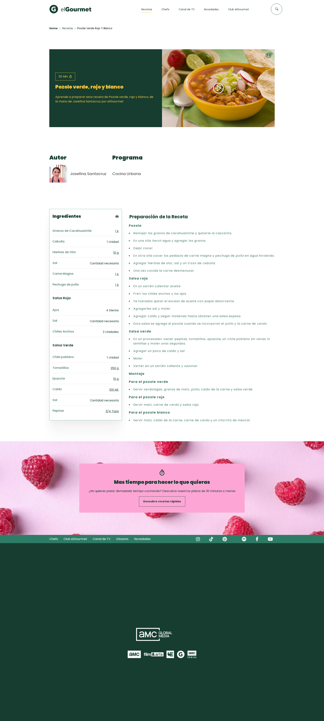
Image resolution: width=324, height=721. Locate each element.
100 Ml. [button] (114, 390)
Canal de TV (102, 539)
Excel (123, 236)
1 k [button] (117, 231)
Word (123, 241)
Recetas (67, 28)
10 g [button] (116, 253)
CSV (122, 227)
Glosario (122, 539)
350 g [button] (115, 368)
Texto (124, 222)
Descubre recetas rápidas (162, 501)
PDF (122, 232)
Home (53, 28)
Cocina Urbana (126, 173)
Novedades (142, 539)
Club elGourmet (75, 539)
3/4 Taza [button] (112, 411)
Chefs (53, 539)
